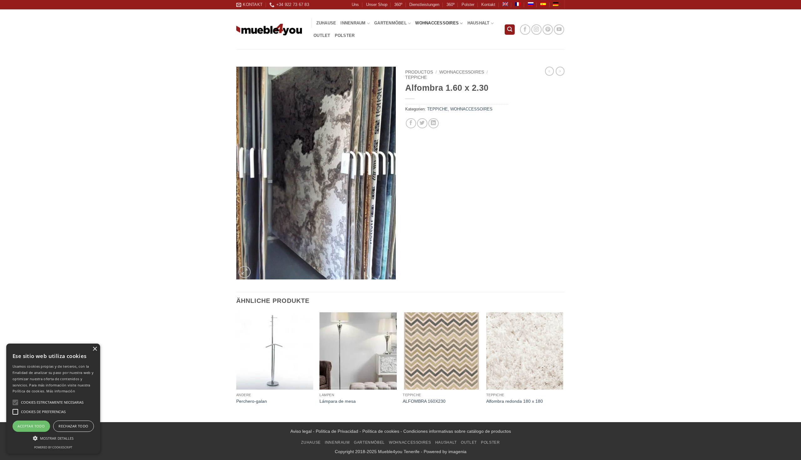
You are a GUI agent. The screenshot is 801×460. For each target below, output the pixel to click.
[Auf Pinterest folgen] (548, 29)
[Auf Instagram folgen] (536, 29)
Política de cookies (380, 431)
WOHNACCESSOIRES (437, 23)
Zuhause (326, 23)
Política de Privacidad (337, 431)
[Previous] (236, 367)
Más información (60, 391)
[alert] (53, 399)
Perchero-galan (251, 401)
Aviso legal (301, 431)
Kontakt (488, 4)
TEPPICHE (416, 77)
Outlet (322, 35)
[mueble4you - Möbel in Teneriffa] (269, 29)
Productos (419, 72)
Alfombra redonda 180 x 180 (514, 401)
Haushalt (478, 23)
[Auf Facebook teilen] (411, 123)
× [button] (94, 349)
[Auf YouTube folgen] (559, 29)
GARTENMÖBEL (390, 23)
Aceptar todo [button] (31, 426)
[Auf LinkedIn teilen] (433, 123)
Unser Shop (376, 4)
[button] (510, 29)
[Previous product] (560, 71)
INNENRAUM (352, 23)
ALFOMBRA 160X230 (424, 401)
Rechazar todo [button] (73, 426)
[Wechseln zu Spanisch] (543, 4)
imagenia (457, 451)
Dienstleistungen (424, 4)
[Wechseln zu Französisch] (518, 4)
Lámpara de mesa (337, 401)
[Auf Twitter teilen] (422, 123)
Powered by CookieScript (53, 447)
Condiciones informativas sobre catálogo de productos (457, 431)
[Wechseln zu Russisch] (530, 4)
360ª (450, 4)
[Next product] (549, 71)
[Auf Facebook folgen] (525, 29)
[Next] (563, 367)
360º (398, 4)
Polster (468, 4)
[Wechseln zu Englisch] (505, 4)
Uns (355, 4)
